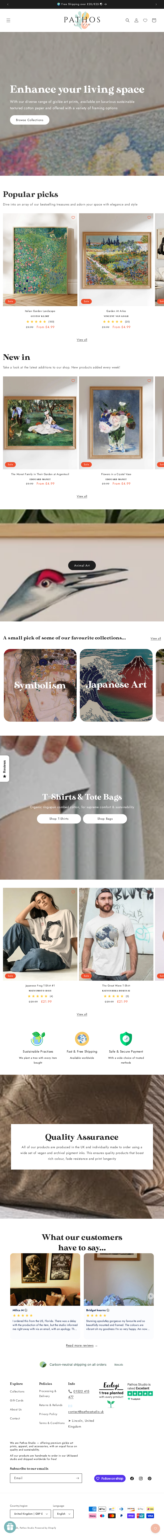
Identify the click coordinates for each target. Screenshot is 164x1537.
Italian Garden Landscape (40, 311)
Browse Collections (29, 120)
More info (118, 1364)
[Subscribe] (77, 1478)
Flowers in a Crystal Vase (116, 474)
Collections (17, 1391)
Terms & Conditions (52, 1423)
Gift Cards (17, 1400)
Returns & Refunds (51, 1405)
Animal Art (82, 565)
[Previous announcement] (7, 4)
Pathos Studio (27, 1527)
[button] (8, 20)
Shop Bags (105, 819)
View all (82, 340)
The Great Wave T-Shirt (116, 985)
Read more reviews (79, 1345)
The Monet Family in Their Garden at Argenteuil (40, 474)
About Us (16, 1409)
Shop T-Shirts (59, 819)
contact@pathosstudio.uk (86, 1411)
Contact (15, 1418)
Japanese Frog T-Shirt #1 (40, 985)
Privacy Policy (48, 1414)
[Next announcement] (156, 4)
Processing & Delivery (47, 1393)
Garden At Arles (116, 311)
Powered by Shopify (45, 1527)
